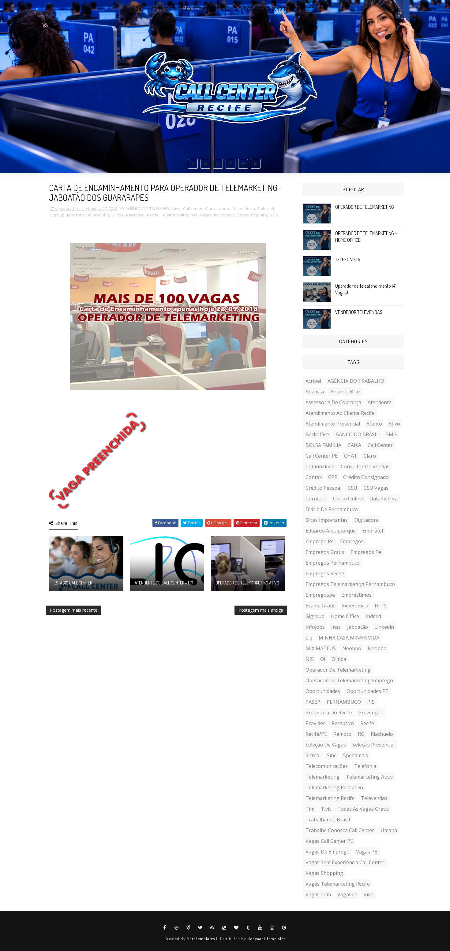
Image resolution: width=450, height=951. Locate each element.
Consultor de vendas (365, 466)
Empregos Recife (325, 573)
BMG (391, 434)
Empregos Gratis (325, 552)
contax (223, 208)
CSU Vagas (376, 488)
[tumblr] (248, 927)
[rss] (212, 927)
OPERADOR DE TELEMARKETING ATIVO (247, 582)
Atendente (380, 402)
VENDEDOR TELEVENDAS (358, 312)
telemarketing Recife (330, 798)
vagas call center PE (329, 841)
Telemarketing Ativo (369, 776)
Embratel (265, 208)
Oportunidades (323, 691)
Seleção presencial (373, 744)
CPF (332, 477)
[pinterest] (243, 164)
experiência (355, 605)
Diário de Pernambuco (332, 509)
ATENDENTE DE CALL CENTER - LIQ (164, 582)
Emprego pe (320, 541)
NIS (310, 659)
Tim (310, 808)
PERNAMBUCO (344, 702)
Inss (336, 627)
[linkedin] (256, 164)
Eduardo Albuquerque (331, 530)
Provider (315, 723)
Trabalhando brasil (328, 819)
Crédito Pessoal (323, 488)
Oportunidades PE (367, 691)
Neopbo (101, 215)
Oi (322, 659)
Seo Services (197, 9)
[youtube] (260, 927)
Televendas (374, 798)
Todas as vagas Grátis (363, 808)
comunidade (320, 466)
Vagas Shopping (252, 215)
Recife (153, 215)
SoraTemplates (201, 938)
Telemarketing (174, 215)
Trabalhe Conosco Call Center (340, 830)
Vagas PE (366, 851)
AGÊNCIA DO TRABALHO (147, 208)
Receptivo (135, 215)
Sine (332, 755)
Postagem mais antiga (260, 610)
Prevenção (370, 712)
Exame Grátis (321, 605)
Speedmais (355, 755)
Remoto (342, 734)
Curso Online (348, 498)
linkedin (384, 627)
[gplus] (218, 164)
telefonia (365, 766)
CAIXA (354, 445)
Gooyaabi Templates (266, 938)
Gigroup (57, 215)
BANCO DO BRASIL (357, 434)
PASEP (313, 702)
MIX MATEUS (321, 648)
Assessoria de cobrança (333, 402)
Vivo (274, 215)
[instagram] (230, 164)
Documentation (236, 9)
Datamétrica (243, 208)
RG (361, 734)
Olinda (117, 215)
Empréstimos (356, 595)
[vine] (188, 927)
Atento (374, 423)
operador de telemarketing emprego (349, 680)
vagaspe (347, 894)
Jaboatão (75, 215)
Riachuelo (382, 734)
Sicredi (313, 755)
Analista (315, 391)
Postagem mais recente (73, 610)
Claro (210, 208)
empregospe (320, 595)
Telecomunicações (327, 766)
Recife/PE (316, 734)
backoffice (317, 434)
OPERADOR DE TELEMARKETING (364, 207)
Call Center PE (322, 455)
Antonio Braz (345, 391)
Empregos (352, 541)
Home (138, 9)
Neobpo (351, 648)
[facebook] (193, 164)
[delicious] (224, 927)
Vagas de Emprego (217, 215)
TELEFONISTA (347, 259)
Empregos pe (366, 552)
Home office (345, 616)
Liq (89, 215)
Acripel (313, 381)
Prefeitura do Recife (329, 712)
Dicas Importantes (327, 520)
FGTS (381, 605)
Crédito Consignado (366, 477)
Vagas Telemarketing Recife (338, 883)
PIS (371, 702)
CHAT (350, 455)
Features (161, 9)
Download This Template (287, 9)
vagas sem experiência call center (345, 862)
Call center (193, 208)
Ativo (176, 208)
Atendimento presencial (333, 423)
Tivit (193, 215)
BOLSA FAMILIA (323, 445)
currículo (316, 498)
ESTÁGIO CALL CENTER (73, 582)
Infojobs (315, 627)
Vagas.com (318, 894)
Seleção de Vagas (326, 744)
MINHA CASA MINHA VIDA (349, 637)
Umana (389, 830)
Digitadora (366, 520)
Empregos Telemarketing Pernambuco (350, 584)
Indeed (373, 616)
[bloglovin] (236, 927)
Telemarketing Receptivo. (335, 787)
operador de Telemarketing (338, 669)
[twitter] (205, 164)
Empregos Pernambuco (333, 562)
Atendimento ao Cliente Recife (340, 413)
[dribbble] (176, 927)
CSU (352, 488)
